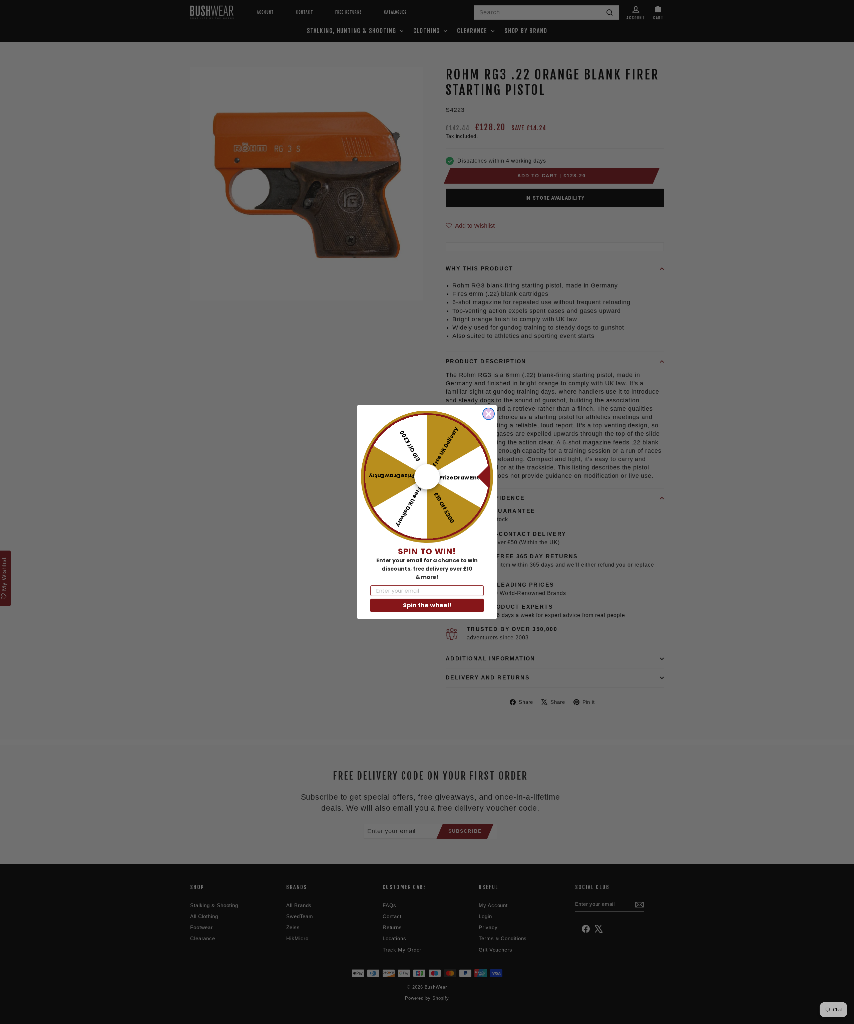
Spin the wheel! (427, 605)
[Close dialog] (488, 414)
